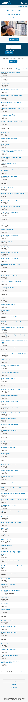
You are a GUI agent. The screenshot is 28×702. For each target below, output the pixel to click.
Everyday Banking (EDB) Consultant (9, 212)
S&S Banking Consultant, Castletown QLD (11, 487)
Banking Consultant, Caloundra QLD (9, 252)
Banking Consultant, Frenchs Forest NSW (11, 522)
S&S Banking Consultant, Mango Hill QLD (11, 102)
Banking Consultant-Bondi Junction (9, 176)
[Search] (22, 3)
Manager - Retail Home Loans (8, 615)
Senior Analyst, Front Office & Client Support (11, 157)
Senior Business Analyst (6, 441)
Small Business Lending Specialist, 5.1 (10, 626)
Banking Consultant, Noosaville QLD (9, 235)
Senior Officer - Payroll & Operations (9, 424)
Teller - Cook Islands (6, 77)
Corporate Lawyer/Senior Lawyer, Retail (10, 264)
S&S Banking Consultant (6, 539)
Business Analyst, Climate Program (9, 316)
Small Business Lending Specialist (9, 632)
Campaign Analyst (5, 218)
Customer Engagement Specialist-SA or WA (11, 121)
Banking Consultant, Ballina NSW (9, 430)
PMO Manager (4, 603)
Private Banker (4, 182)
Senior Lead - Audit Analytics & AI (9, 482)
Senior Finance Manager (7, 476)
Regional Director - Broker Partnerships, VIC (11, 511)
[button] (26, 3)
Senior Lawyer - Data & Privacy (8, 649)
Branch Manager (5, 528)
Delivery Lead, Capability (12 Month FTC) (11, 281)
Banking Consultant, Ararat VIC (8, 418)
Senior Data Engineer (6, 246)
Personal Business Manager (7, 287)
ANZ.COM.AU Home (14, 10)
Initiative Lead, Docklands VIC (8, 584)
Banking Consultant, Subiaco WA (8, 464)
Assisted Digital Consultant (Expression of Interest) (13, 334)
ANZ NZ (14, 681)
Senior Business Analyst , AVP (8, 447)
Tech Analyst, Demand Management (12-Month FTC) (13, 353)
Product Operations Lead (7, 620)
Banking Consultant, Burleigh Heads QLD (10, 395)
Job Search (14, 18)
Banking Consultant (5, 144)
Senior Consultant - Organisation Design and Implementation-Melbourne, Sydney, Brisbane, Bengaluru (12, 553)
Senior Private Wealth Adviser (8, 187)
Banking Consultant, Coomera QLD (9, 401)
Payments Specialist (5, 578)
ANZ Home (14, 678)
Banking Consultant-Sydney (7, 132)
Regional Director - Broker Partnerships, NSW (12, 560)
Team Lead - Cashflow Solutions (8, 163)
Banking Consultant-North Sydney (9, 138)
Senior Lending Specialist (7, 459)
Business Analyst (5, 436)
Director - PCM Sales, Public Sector (9, 275)
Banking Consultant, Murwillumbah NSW (10, 389)
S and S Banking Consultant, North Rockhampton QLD (14, 499)
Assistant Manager (5, 223)
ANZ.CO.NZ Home (14, 14)
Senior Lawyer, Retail (6, 310)
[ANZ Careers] (9, 3)
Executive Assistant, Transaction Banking (10, 206)
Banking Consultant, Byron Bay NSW (9, 470)
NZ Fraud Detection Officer (7, 127)
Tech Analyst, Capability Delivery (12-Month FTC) (12, 108)
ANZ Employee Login (22, 6)
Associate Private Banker (7, 229)
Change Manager (5, 83)
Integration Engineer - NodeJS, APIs (9, 348)
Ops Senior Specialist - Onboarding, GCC (11, 72)
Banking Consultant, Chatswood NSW (10, 200)
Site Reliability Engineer (6, 241)
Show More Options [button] (10, 50)
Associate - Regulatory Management (9, 573)
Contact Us (14, 687)
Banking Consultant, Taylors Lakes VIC (10, 534)
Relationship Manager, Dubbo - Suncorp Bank (12, 321)
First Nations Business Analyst (8, 270)
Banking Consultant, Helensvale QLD (9, 407)
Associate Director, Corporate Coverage (10, 365)
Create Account (14, 39)
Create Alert (14, 61)
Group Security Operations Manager (9, 655)
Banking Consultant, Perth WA (8, 304)
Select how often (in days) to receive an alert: (12, 58)
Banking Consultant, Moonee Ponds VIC (10, 412)
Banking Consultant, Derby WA (8, 505)
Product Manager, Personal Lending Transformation (13, 493)
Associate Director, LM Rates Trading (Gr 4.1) (12, 89)
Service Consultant (5, 293)
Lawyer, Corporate (5, 359)
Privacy (14, 684)
